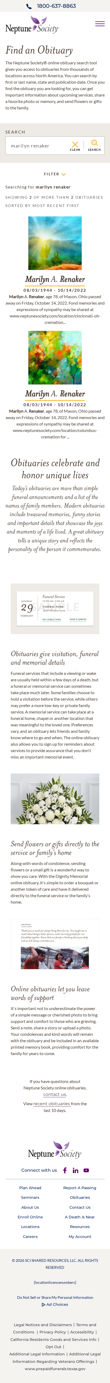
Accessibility (82, 1332)
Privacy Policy (53, 1332)
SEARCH (15, 131)
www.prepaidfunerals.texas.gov (55, 1368)
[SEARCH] (94, 143)
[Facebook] (65, 1170)
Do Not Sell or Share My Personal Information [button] (55, 1297)
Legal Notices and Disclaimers (43, 1324)
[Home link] (32, 24)
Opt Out (53, 1346)
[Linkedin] (75, 1170)
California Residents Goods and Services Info (53, 1339)
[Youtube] (86, 1170)
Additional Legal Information (37, 1354)
